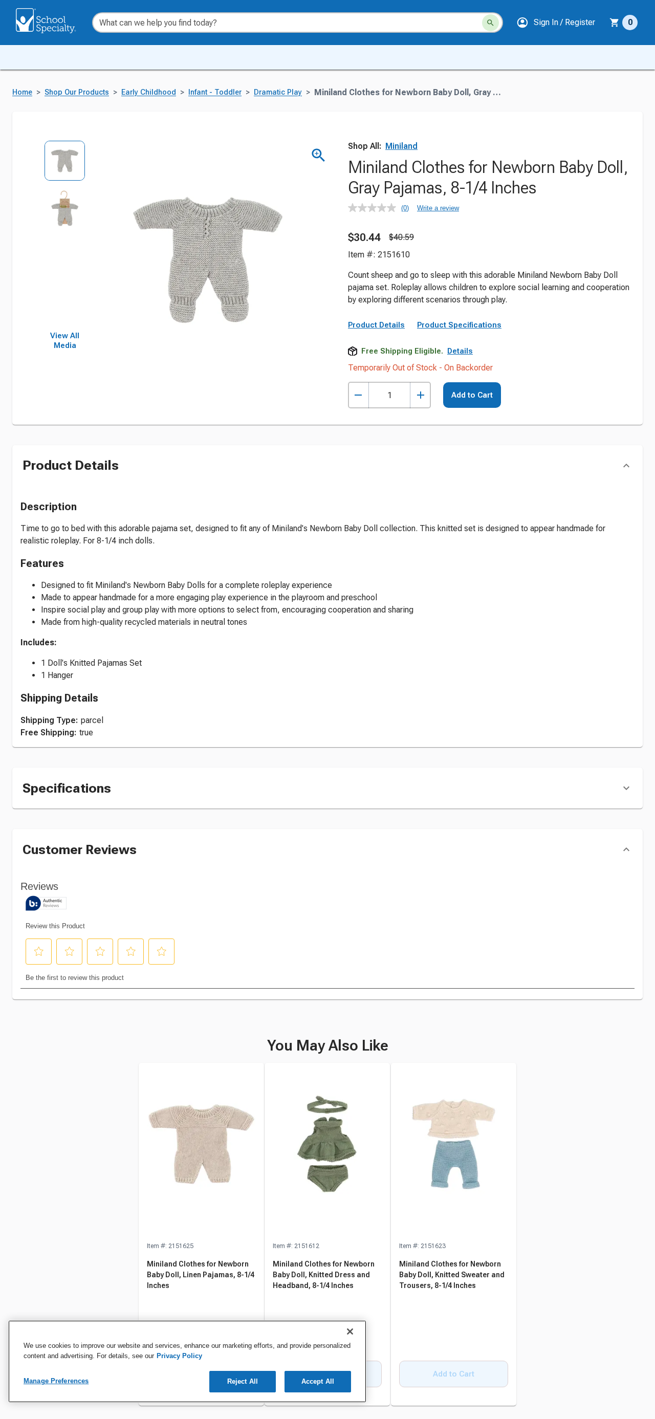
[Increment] (420, 395)
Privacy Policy (179, 1356)
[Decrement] (358, 395)
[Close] (350, 1331)
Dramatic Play (278, 92)
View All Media (64, 341)
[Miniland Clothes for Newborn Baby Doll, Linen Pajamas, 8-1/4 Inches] (201, 1221)
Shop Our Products (77, 92)
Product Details (376, 325)
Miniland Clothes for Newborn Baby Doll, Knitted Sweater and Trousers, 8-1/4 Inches (452, 1344)
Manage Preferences (56, 1381)
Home (22, 92)
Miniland (401, 146)
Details (460, 351)
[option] (65, 164)
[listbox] (65, 235)
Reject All (242, 1381)
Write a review (438, 208)
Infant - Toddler (215, 92)
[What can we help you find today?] (490, 22)
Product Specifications (459, 325)
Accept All (317, 1381)
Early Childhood (148, 92)
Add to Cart (472, 395)
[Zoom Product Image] (318, 155)
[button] (555, 22)
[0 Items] (614, 22)
